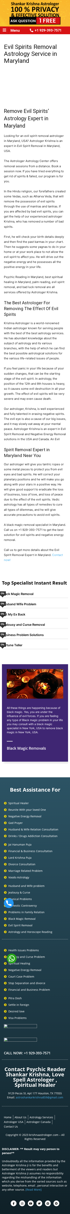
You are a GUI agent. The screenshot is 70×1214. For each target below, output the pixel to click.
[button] (8, 82)
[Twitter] (22, 1203)
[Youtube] (31, 1203)
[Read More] (33, 1189)
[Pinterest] (48, 1203)
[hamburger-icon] (4, 30)
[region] (35, 82)
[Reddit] (56, 1203)
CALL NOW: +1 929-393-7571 (27, 1053)
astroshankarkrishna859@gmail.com (39, 1097)
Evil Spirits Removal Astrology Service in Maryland (30, 53)
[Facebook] (14, 1203)
